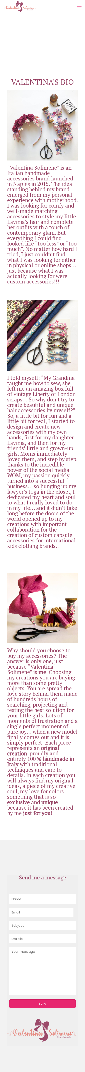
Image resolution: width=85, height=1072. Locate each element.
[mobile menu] (79, 6)
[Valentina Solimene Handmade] (19, 6)
